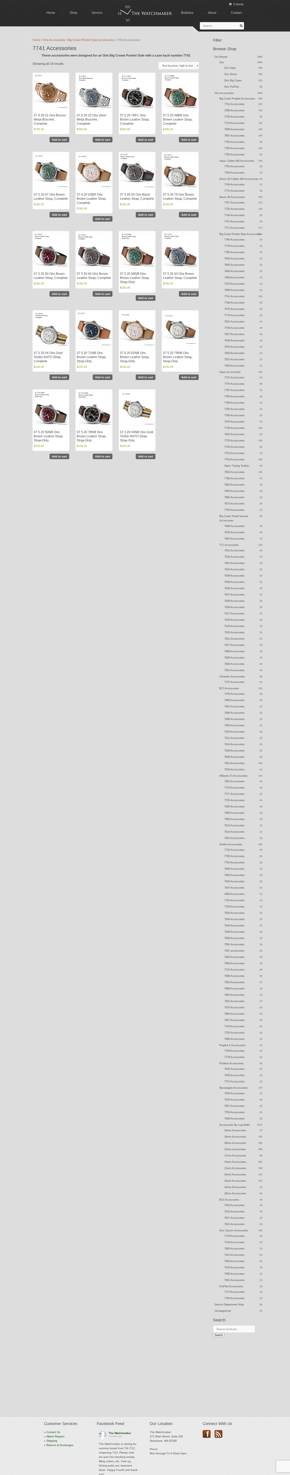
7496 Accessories (234, 719)
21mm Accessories (235, 1168)
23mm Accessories (235, 1180)
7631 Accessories (234, 1224)
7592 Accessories (234, 982)
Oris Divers (230, 74)
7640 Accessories (234, 756)
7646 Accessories (234, 1068)
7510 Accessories (234, 283)
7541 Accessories (234, 550)
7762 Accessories (234, 862)
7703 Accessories (234, 1026)
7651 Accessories (234, 670)
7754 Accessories (234, 459)
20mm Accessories (235, 1143)
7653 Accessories (234, 472)
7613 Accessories (234, 825)
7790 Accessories (234, 396)
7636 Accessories (234, 588)
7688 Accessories (234, 526)
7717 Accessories (234, 793)
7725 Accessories (234, 800)
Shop (73, 12)
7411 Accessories (234, 1254)
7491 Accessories (234, 706)
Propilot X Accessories (232, 1045)
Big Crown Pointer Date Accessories (90, 40)
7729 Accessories (234, 906)
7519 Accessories (234, 626)
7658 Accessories (234, 868)
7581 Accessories (234, 944)
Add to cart (59, 139)
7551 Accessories (234, 359)
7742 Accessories (234, 900)
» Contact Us (52, 1432)
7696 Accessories (234, 290)
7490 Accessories (234, 1273)
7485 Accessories (234, 700)
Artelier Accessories (230, 844)
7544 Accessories (234, 919)
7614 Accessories (234, 831)
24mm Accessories (235, 1174)
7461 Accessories (234, 1280)
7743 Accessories (234, 446)
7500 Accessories (234, 725)
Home (51, 12)
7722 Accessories (234, 849)
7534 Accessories (234, 769)
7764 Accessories (234, 184)
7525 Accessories (234, 1099)
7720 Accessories (234, 208)
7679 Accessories (234, 308)
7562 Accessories (234, 563)
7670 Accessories (234, 1007)
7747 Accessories (234, 221)
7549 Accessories (234, 931)
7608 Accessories (234, 657)
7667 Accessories (234, 1020)
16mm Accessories (235, 1187)
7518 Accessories (234, 619)
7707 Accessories (234, 202)
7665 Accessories (234, 963)
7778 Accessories (234, 1057)
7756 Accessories (234, 154)
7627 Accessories (234, 334)
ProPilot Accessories (231, 1286)
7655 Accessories (234, 484)
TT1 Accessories (229, 544)
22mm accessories (235, 1149)
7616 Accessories (234, 1211)
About (212, 12)
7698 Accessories (234, 129)
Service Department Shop (229, 1304)
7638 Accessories (234, 582)
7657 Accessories (234, 1105)
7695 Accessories (234, 264)
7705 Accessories (234, 141)
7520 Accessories (234, 632)
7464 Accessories (234, 271)
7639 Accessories (234, 607)
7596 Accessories (234, 938)
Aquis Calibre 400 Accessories (236, 160)
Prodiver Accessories (231, 1063)
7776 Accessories (234, 315)
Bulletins (187, 12)
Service (97, 12)
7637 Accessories (234, 594)
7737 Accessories (234, 682)
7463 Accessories (234, 353)
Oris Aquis (230, 67)
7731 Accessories (234, 377)
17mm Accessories (235, 1155)
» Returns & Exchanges (58, 1445)
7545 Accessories (234, 881)
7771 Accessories (234, 227)
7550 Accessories (234, 258)
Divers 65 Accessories (232, 197)
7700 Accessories (234, 856)
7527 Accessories (234, 645)
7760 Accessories (234, 148)
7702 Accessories (234, 1032)
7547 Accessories (234, 887)
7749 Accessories (234, 302)
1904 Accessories (234, 894)
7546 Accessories (234, 925)
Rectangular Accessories (233, 1087)
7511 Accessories (234, 738)
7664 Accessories (234, 490)
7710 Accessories (234, 123)
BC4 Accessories (229, 1199)
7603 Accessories (234, 957)
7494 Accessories (234, 712)
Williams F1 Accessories (233, 775)
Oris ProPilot (231, 86)
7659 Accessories (234, 663)
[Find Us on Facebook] (208, 1434)
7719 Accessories (234, 1242)
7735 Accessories (234, 116)
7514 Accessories (234, 744)
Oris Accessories (54, 40)
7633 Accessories (234, 1205)
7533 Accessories (234, 556)
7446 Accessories (234, 277)
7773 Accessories (234, 1291)
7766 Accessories (234, 478)
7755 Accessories (234, 509)
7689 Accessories (234, 988)
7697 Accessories (234, 135)
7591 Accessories (234, 1001)
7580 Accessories (234, 975)
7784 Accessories (234, 1298)
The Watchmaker (120, 1433)
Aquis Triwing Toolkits (236, 465)
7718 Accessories (234, 1235)
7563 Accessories (234, 781)
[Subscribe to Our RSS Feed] (219, 1434)
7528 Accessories (234, 1093)
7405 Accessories (234, 365)
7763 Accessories (234, 166)
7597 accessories (234, 950)
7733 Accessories (234, 440)
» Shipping (50, 1440)
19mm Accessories (235, 1161)
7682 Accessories (234, 497)
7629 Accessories (234, 532)
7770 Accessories (234, 383)
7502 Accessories (234, 731)
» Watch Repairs (54, 1436)
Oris (221, 62)
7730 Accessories (234, 427)
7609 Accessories (234, 600)
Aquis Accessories (230, 372)
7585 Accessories (234, 812)
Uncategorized (222, 1310)
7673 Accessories (234, 503)
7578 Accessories (234, 1267)
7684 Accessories (234, 1013)
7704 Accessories (234, 327)
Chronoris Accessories (232, 676)
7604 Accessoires (234, 912)
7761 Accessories (234, 104)
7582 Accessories (234, 994)
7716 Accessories (234, 787)
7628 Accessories (234, 340)
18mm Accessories (235, 1136)
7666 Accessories (234, 875)
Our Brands (220, 56)
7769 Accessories (234, 172)
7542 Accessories (234, 569)
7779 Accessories (234, 245)
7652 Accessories (234, 434)
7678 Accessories (234, 346)
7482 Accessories (234, 538)
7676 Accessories (234, 421)
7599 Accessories (234, 575)
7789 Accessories (234, 402)
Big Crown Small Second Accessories (233, 518)
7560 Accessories (234, 806)
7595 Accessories (234, 819)
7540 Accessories (234, 750)
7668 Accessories (234, 651)
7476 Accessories (234, 693)
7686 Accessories (234, 1039)
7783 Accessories (234, 1112)
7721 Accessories (234, 969)
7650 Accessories (234, 1248)
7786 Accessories (234, 239)
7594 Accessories (234, 1261)
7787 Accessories (234, 390)
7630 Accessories (234, 1075)
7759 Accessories (234, 1050)
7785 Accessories (234, 252)
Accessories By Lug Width (234, 1124)
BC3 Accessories (229, 688)
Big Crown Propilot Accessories (237, 98)
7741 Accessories (234, 296)
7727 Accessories (234, 1081)
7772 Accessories (234, 190)
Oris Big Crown (232, 80)
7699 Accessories (234, 110)
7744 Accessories (234, 215)
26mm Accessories (235, 1193)
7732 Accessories (234, 453)
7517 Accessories (234, 613)
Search (219, 1335)
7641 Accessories (234, 321)
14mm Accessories (235, 1130)
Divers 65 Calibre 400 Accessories (239, 178)
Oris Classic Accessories (233, 1230)
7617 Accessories (234, 1217)
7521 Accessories (234, 638)
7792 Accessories (234, 409)
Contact (236, 12)
